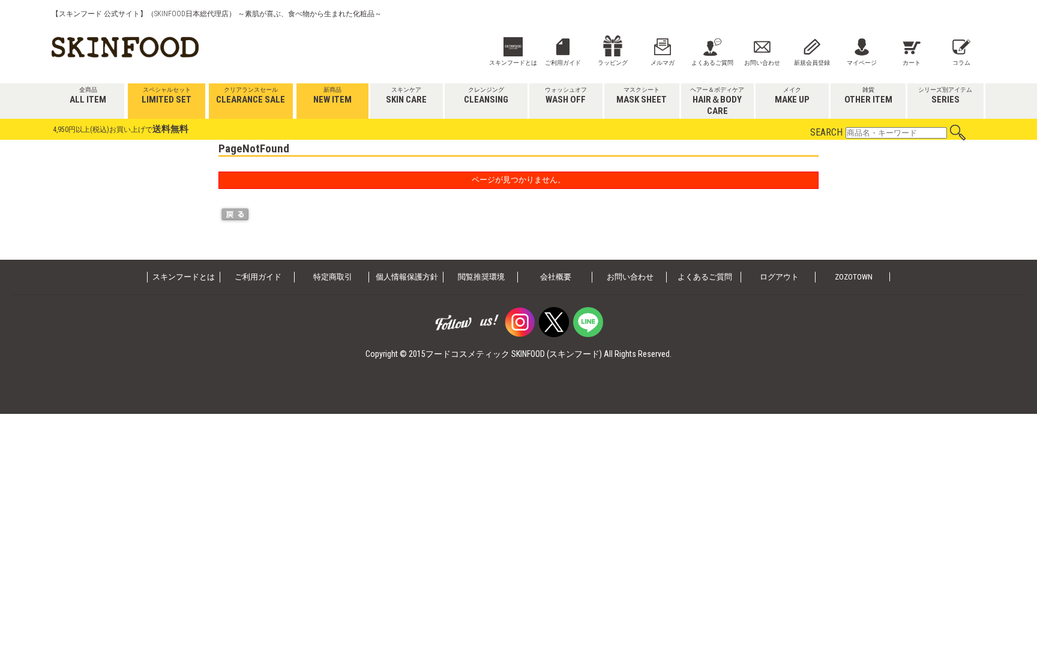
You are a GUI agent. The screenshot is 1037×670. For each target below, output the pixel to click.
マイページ (862, 62)
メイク (792, 95)
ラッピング (613, 62)
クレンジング (486, 95)
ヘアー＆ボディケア (717, 101)
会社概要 (555, 276)
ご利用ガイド (563, 62)
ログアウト (779, 276)
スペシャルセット (166, 95)
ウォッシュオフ (566, 95)
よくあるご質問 (712, 62)
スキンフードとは (513, 62)
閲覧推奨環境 (481, 276)
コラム (961, 62)
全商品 (88, 95)
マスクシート (641, 95)
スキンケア (406, 95)
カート (912, 62)
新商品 (332, 96)
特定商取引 (332, 276)
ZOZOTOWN (854, 276)
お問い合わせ (762, 62)
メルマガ (663, 62)
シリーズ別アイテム (945, 95)
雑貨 (868, 95)
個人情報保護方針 (407, 276)
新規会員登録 (812, 62)
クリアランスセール (251, 96)
